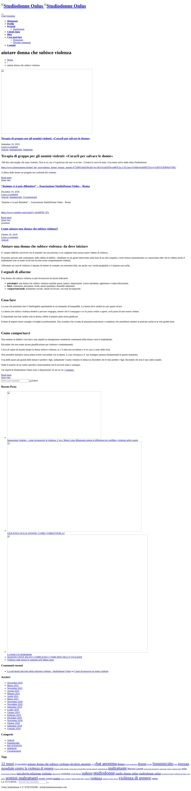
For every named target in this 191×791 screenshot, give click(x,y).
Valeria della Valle (77, 779)
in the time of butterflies (77, 769)
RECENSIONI (14, 745)
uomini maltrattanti (22, 778)
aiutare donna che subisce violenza (48, 764)
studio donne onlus (126, 773)
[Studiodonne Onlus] (43, 6)
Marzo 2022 (13, 685)
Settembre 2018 (14, 726)
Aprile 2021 (13, 696)
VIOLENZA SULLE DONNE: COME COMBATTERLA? (36, 533)
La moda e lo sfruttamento (19, 654)
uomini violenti (45, 778)
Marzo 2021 (13, 699)
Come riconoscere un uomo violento (91, 671)
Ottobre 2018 (13, 723)
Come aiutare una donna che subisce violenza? (29, 228)
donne (142, 764)
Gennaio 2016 (14, 728)
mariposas (163, 769)
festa (175, 764)
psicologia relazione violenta (34, 773)
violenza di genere (135, 777)
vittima (154, 778)
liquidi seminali (92, 769)
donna (121, 764)
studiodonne (104, 773)
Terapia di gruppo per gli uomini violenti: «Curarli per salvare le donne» (45, 138)
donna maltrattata (131, 764)
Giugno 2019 (13, 712)
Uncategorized (30, 197)
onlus (184, 768)
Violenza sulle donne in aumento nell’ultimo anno (30, 659)
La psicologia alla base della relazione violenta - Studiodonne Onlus (39, 671)
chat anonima (105, 763)
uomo (56, 778)
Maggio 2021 (13, 693)
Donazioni (18, 40)
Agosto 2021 (13, 691)
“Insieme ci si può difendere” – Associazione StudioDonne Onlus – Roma (45, 186)
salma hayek (56, 774)
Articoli (4, 149)
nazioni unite (176, 769)
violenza (96, 778)
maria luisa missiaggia (151, 769)
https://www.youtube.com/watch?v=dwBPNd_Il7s (25, 212)
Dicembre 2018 (14, 718)
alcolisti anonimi (80, 764)
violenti (87, 779)
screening (65, 773)
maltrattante (117, 768)
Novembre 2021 (15, 688)
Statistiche (28, 149)
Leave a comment (9, 147)
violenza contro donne (110, 779)
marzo (169, 769)
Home (10, 60)
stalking (87, 773)
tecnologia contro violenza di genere (174, 774)
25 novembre (20, 764)
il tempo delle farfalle (61, 769)
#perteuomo (18, 29)
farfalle (149, 764)
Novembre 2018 (15, 720)
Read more (6, 177)
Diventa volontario (22, 42)
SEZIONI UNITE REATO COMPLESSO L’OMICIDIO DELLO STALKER (44, 657)
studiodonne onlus (150, 773)
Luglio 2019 (13, 709)
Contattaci (69, 370)
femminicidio (16, 149)
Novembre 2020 (15, 701)
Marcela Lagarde (135, 768)
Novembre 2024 (15, 683)
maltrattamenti (103, 769)
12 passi (7, 764)
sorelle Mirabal (76, 774)
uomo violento (66, 779)
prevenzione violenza (8, 774)
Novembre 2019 (15, 704)
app (92, 764)
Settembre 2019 (14, 707)
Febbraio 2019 (14, 715)
